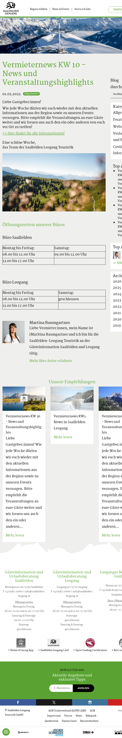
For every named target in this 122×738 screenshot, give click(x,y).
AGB (92, 711)
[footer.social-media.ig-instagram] (90, 702)
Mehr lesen (15, 535)
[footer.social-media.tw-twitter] (54, 702)
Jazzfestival (51, 721)
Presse (68, 716)
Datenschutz (69, 721)
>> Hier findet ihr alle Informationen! (33, 133)
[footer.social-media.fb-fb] (18, 702)
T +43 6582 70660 (13, 592)
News (79, 716)
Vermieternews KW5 (70, 416)
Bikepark (91, 716)
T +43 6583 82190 (109, 590)
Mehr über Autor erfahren (50, 361)
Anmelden (83, 688)
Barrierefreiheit (89, 721)
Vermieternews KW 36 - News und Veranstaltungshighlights (23, 424)
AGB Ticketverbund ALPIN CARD (67, 711)
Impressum (54, 716)
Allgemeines (31, 93)
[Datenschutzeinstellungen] (6, 732)
